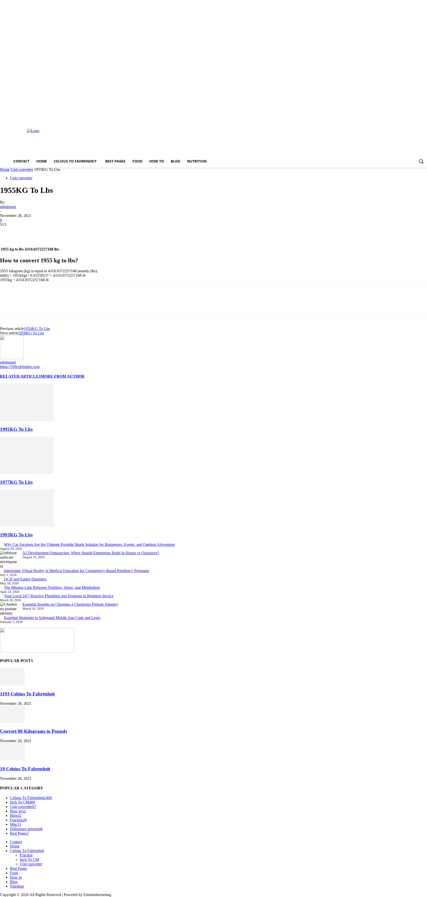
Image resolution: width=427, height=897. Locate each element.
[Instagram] (403, 118)
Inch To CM (29, 859)
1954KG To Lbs (37, 328)
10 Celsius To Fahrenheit (25, 768)
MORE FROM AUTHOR (63, 376)
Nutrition (17, 886)
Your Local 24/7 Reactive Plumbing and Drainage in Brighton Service (58, 596)
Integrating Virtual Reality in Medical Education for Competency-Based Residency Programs (76, 571)
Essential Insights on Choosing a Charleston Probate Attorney (70, 604)
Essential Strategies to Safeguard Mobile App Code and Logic (52, 618)
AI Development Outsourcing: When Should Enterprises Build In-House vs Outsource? (90, 553)
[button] (421, 161)
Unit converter (22, 169)
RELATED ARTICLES (20, 376)
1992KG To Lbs (16, 429)
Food (14, 873)
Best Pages (18, 868)
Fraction (26, 855)
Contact (16, 842)
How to (16, 877)
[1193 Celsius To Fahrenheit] (12, 684)
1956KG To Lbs (31, 333)
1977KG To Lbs (16, 482)
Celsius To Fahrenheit (27, 851)
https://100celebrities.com (20, 367)
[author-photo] (12, 358)
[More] (79, 232)
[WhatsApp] (61, 232)
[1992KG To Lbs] (27, 419)
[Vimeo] (417, 118)
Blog (14, 882)
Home (5, 169)
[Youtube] (424, 118)
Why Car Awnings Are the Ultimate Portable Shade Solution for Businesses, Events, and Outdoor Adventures (89, 544)
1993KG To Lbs (16, 534)
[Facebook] (397, 118)
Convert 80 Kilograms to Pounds (33, 731)
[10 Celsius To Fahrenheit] (12, 759)
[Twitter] (410, 118)
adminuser (8, 207)
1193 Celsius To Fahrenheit (27, 693)
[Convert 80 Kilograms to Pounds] (12, 722)
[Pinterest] (44, 232)
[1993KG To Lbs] (27, 525)
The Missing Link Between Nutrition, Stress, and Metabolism (52, 587)
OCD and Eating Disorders (25, 579)
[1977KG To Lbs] (27, 472)
